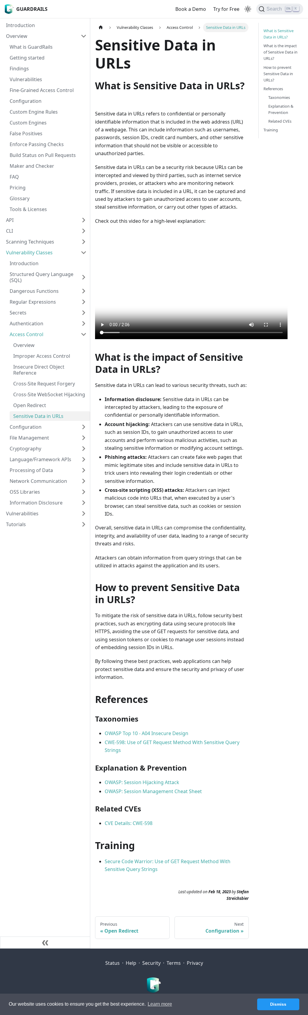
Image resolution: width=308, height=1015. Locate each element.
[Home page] (100, 27)
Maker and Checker (32, 166)
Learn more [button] (160, 1004)
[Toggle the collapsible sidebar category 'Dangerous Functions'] (83, 291)
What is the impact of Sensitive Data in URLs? (280, 52)
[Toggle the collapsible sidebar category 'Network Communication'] (83, 481)
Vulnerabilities (26, 79)
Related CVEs (279, 121)
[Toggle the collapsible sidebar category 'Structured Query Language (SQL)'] (83, 277)
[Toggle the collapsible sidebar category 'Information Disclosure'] (83, 503)
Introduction (20, 25)
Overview (16, 36)
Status (112, 963)
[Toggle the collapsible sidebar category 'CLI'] (83, 231)
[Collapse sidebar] (45, 943)
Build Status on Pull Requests (43, 155)
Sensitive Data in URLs (38, 416)
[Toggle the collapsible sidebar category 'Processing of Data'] (83, 470)
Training (270, 130)
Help (131, 963)
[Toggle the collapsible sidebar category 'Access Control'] (83, 334)
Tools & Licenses (28, 209)
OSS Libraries (25, 492)
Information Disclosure (36, 502)
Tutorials (16, 524)
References (273, 88)
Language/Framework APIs (40, 459)
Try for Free (226, 9)
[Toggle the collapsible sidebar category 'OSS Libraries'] (83, 492)
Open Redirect (29, 405)
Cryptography (25, 448)
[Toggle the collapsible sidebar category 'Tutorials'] (83, 524)
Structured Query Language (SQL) (41, 277)
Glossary (19, 198)
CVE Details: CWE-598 (128, 823)
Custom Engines (28, 122)
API (10, 220)
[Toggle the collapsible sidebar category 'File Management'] (83, 438)
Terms (174, 963)
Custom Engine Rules (34, 112)
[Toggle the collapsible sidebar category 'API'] (83, 220)
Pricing (18, 187)
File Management (29, 437)
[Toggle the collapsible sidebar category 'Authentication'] (83, 323)
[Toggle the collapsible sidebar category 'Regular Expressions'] (83, 302)
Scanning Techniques (30, 241)
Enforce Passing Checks (37, 144)
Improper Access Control (41, 356)
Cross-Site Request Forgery (44, 383)
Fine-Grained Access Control (42, 90)
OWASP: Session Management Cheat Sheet (153, 791)
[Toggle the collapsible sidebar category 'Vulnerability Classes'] (83, 252)
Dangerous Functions (34, 291)
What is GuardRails (31, 47)
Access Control (26, 334)
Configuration (26, 101)
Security (151, 963)
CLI (9, 231)
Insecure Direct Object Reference (38, 369)
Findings (19, 68)
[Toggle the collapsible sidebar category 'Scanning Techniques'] (83, 242)
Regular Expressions (33, 302)
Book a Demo (190, 9)
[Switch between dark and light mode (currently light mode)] (248, 9)
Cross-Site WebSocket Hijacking (49, 394)
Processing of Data (31, 470)
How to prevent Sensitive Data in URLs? (278, 74)
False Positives (26, 133)
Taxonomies (279, 97)
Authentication (26, 323)
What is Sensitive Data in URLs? (278, 34)
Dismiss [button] (278, 1004)
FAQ (14, 176)
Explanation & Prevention (280, 109)
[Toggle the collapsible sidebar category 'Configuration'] (83, 427)
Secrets (18, 312)
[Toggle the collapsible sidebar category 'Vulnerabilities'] (83, 513)
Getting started (27, 57)
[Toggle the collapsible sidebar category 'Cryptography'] (83, 448)
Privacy (195, 963)
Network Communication (38, 481)
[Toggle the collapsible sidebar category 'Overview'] (83, 36)
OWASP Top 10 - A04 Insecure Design (146, 733)
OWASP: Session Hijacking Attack (142, 782)
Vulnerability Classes (29, 252)
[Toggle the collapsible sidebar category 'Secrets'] (83, 312)
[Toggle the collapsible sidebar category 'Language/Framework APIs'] (83, 459)
